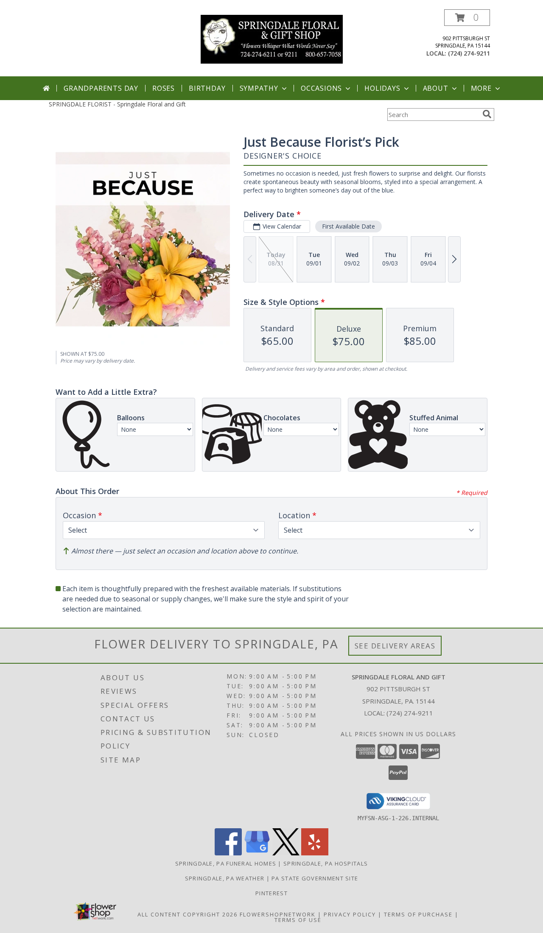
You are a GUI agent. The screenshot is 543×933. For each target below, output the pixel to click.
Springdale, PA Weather (225, 878)
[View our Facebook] (228, 853)
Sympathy (259, 88)
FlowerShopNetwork (278, 914)
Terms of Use (298, 920)
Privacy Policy (350, 914)
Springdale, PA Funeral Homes (225, 863)
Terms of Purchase (418, 914)
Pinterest (271, 893)
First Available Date (348, 226)
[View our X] (285, 853)
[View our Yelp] (314, 853)
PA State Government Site (315, 878)
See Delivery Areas (395, 646)
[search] (487, 114)
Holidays (382, 88)
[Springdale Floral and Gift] (272, 38)
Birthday (207, 88)
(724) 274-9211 (469, 53)
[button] (467, 17)
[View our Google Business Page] (257, 853)
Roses (163, 88)
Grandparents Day (101, 88)
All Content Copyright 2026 (187, 914)
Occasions (321, 88)
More (481, 88)
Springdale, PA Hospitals (325, 863)
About (435, 88)
